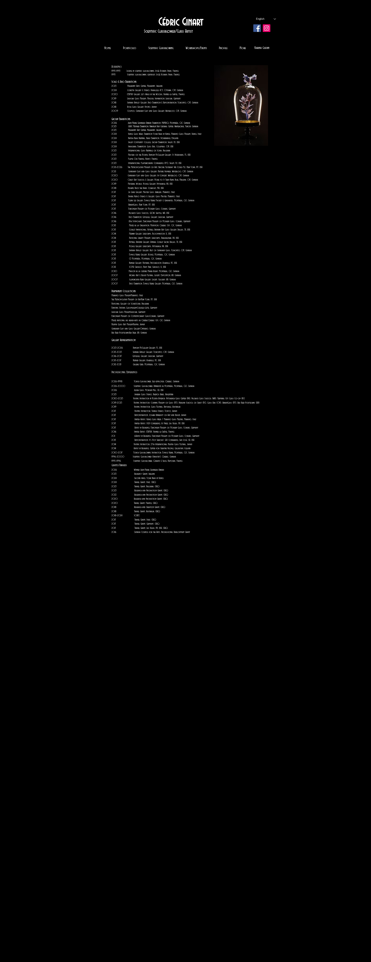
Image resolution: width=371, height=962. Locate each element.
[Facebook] (257, 28)
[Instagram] (266, 28)
